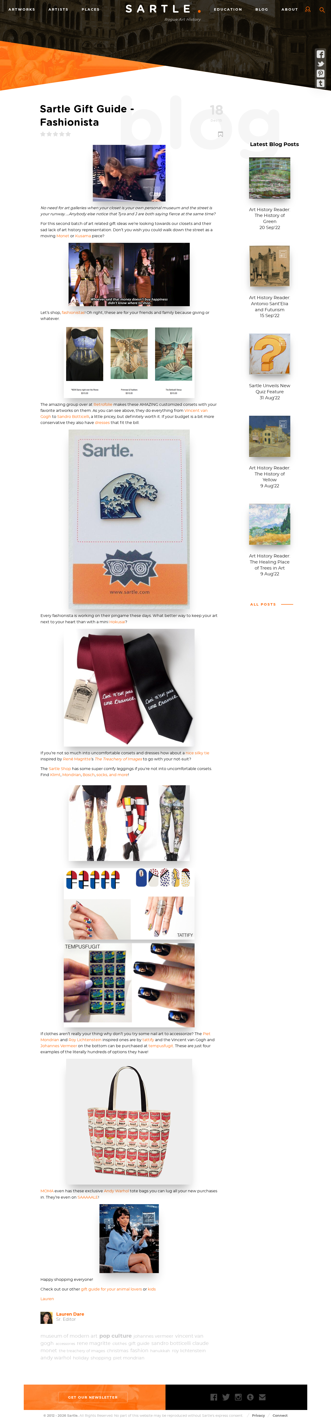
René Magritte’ (77, 759)
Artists (58, 9)
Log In (309, 10)
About (290, 9)
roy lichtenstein (189, 1351)
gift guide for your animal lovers (111, 1289)
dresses (102, 423)
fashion (139, 1350)
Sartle (163, 9)
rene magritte (93, 1343)
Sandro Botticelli (73, 417)
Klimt (55, 775)
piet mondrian (128, 1358)
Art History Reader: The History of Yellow (269, 474)
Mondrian (71, 775)
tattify (148, 1040)
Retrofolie (103, 405)
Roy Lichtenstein (85, 1040)
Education (228, 9)
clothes (119, 1344)
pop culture (115, 1336)
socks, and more (112, 775)
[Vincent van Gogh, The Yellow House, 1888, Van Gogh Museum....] (269, 454)
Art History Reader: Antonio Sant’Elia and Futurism (269, 304)
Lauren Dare (70, 1314)
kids (152, 1289)
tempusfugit (161, 1046)
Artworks (21, 9)
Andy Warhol (116, 1191)
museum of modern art (68, 1336)
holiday (81, 1358)
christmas (117, 1351)
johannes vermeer (153, 1336)
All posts (263, 604)
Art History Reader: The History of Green (269, 216)
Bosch (89, 775)
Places (91, 9)
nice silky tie (197, 753)
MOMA (47, 1191)
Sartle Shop (60, 769)
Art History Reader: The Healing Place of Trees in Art (269, 562)
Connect (280, 1415)
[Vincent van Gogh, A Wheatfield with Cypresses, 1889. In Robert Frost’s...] (269, 542)
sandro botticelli (171, 1343)
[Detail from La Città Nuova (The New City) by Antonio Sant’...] (269, 284)
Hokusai (117, 622)
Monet (62, 236)
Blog (261, 9)
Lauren (47, 1299)
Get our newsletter (93, 1397)
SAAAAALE (88, 1197)
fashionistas (73, 313)
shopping (101, 1358)
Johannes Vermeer (58, 1046)
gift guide (139, 1344)
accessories (65, 1344)
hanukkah (160, 1351)
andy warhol (55, 1358)
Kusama (83, 236)
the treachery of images (82, 1351)
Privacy (258, 1415)
